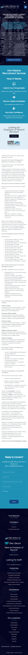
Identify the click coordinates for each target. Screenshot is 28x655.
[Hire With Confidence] (14, 108)
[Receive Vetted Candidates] (14, 97)
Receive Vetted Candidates (14, 101)
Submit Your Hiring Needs (14, 88)
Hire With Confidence (14, 112)
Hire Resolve (11, 391)
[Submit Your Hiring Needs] (14, 84)
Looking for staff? (8, 462)
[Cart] (24, 2)
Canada (10, 394)
